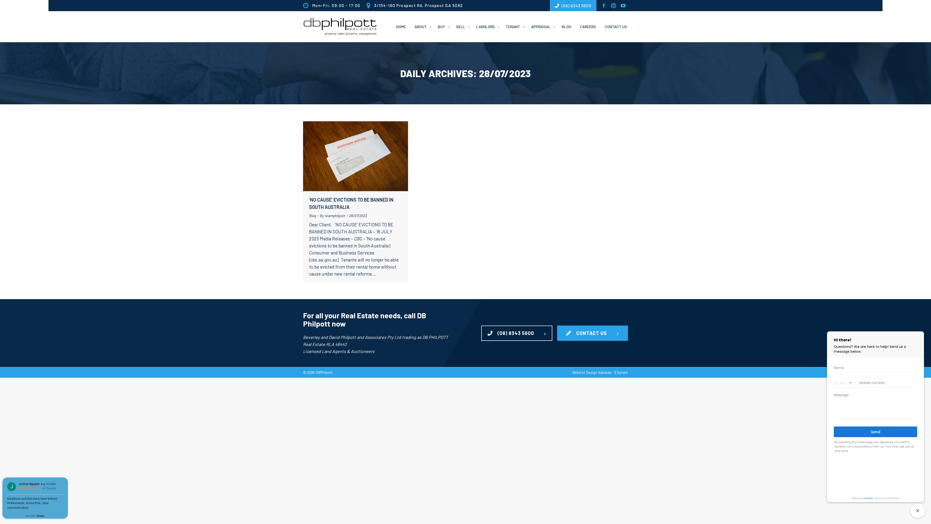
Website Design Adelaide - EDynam (600, 372)
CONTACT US (591, 333)
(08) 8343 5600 (515, 333)
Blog (312, 215)
